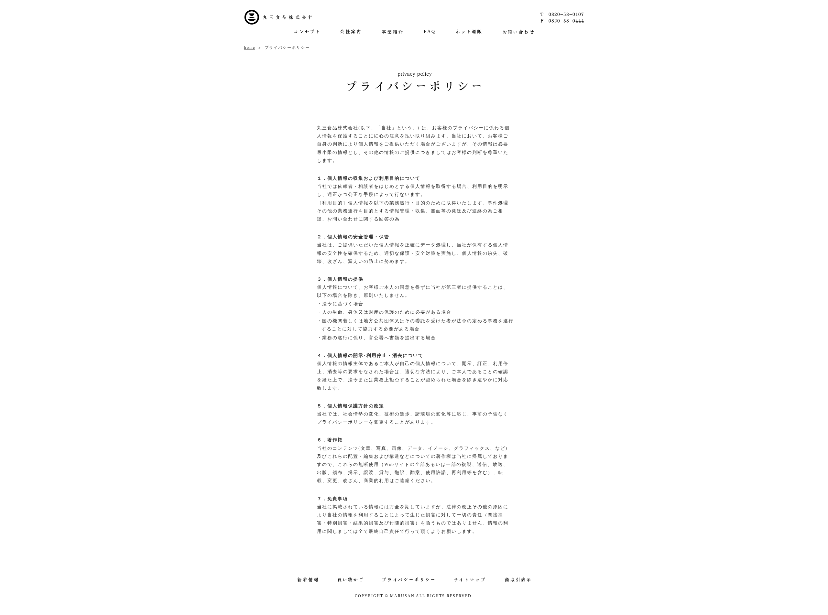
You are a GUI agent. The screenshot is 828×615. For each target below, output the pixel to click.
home (249, 47)
